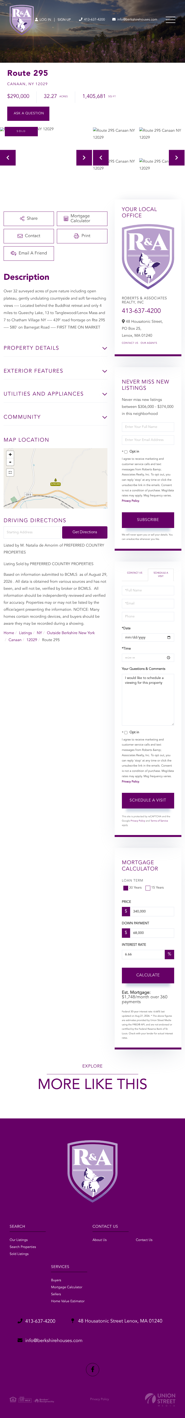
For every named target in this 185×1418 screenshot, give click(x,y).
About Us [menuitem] (99, 1240)
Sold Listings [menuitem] (19, 1254)
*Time (126, 649)
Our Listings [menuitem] (19, 1240)
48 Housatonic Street (119, 1321)
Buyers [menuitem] (56, 1280)
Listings (25, 633)
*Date (126, 628)
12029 (31, 640)
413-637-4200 (94, 19)
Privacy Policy (130, 501)
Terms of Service (159, 821)
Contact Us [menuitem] (144, 1240)
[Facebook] (92, 1369)
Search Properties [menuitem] (23, 1247)
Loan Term (132, 881)
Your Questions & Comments (143, 669)
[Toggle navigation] (170, 20)
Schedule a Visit (160, 575)
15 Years (157, 888)
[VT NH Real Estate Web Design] (160, 1399)
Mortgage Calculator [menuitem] (66, 1287)
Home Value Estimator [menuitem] (68, 1301)
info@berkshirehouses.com (136, 19)
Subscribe (148, 520)
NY (39, 633)
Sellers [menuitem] (56, 1294)
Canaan (14, 640)
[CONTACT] (28, 114)
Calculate (148, 975)
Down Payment (135, 923)
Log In (45, 20)
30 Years (135, 888)
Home (9, 633)
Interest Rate (134, 945)
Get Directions (85, 532)
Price (126, 902)
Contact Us (130, 343)
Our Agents (149, 343)
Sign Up (64, 20)
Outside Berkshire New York (71, 633)
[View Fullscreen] (10, 472)
